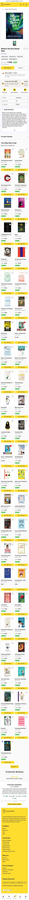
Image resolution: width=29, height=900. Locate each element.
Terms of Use (6, 844)
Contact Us (5, 871)
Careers (4, 868)
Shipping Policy (6, 845)
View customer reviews (14, 804)
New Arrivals (6, 882)
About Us (5, 857)
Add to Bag (6, 67)
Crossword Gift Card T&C (9, 851)
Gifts (4, 833)
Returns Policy (6, 847)
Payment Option (6, 849)
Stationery (5, 830)
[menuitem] (3, 897)
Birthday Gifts (20, 882)
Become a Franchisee (8, 869)
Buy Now (20, 67)
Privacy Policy (6, 842)
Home (2, 9)
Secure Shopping (7, 840)
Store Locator (6, 859)
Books (4, 828)
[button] (23, 4)
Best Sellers (12, 882)
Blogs (4, 861)
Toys (4, 832)
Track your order (7, 873)
